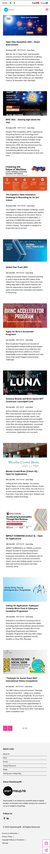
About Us (6, 754)
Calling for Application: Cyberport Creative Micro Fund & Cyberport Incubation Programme (22, 608)
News (5, 758)
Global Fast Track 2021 (17, 267)
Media (5, 769)
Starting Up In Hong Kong (12, 773)
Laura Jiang (30, 50)
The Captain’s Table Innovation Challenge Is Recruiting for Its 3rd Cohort (22, 197)
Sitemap (5, 843)
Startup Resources (9, 766)
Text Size (4, 3)
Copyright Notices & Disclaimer (13, 840)
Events (5, 762)
